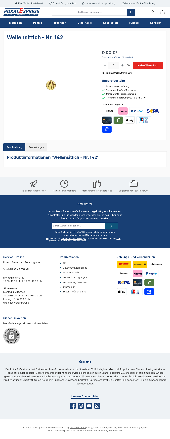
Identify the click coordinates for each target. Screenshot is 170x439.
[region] (51, 85)
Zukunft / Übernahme (74, 291)
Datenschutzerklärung (75, 267)
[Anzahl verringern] (105, 65)
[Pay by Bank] (107, 129)
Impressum (69, 286)
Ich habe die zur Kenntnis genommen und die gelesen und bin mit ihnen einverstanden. (84, 239)
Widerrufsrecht (71, 272)
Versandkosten (78, 427)
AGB (118, 238)
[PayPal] (136, 111)
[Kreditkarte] (107, 120)
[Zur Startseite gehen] (21, 12)
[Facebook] (73, 405)
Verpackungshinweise (75, 282)
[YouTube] (89, 405)
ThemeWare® (115, 430)
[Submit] (111, 226)
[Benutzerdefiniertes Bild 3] (156, 264)
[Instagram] (81, 405)
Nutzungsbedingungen (97, 235)
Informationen (69, 257)
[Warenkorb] (162, 12)
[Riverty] (118, 120)
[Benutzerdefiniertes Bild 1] (124, 264)
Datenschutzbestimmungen (73, 238)
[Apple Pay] (130, 120)
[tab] (14, 147)
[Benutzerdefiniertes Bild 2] (140, 264)
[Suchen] (131, 12)
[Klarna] (123, 111)
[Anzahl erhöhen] (122, 65)
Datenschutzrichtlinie (71, 235)
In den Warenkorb (147, 65)
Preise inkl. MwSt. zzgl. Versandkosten (118, 57)
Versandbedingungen (75, 277)
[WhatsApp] (97, 405)
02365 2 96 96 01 (16, 269)
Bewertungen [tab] (36, 147)
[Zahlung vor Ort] (143, 120)
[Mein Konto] (152, 12)
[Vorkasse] (153, 111)
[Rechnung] (109, 111)
